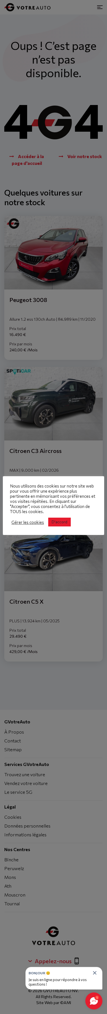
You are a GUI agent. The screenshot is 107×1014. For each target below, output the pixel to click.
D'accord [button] (59, 522)
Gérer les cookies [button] (27, 522)
